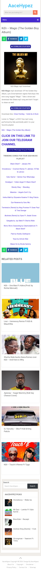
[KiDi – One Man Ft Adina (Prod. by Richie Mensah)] (20, 273)
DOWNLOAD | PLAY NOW (21, 46)
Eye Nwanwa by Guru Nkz (20, 202)
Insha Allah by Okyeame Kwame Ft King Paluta (20, 197)
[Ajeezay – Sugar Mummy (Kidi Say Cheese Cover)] (20, 380)
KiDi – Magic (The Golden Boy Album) (16, 130)
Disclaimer (30, 564)
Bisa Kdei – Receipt (21, 519)
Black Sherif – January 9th (20, 164)
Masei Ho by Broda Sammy (20, 244)
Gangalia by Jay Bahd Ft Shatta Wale (20, 221)
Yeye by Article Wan (20, 239)
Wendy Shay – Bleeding (20, 187)
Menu (5, 20)
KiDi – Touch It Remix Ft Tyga (17, 464)
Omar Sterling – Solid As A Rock (26, 114)
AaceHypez (20, 5)
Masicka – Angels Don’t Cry (20, 192)
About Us (10, 564)
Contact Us (23, 567)
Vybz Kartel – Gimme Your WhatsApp (20, 177)
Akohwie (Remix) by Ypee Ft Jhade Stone (20, 216)
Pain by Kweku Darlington (20, 234)
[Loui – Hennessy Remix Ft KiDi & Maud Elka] (20, 308)
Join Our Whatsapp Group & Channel (20, 150)
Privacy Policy (11, 567)
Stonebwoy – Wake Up (22, 500)
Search (6, 482)
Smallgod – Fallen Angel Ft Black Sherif (20, 182)
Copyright (20, 564)
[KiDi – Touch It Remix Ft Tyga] (20, 452)
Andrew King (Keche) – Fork (24, 529)
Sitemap (33, 567)
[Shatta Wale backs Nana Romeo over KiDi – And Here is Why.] (20, 344)
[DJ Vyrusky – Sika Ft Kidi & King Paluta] (20, 416)
